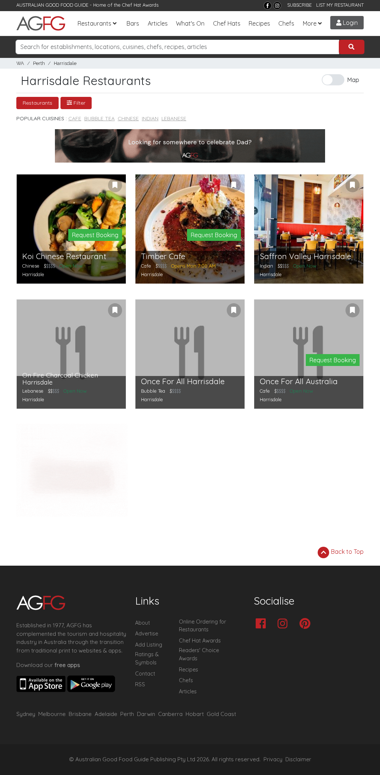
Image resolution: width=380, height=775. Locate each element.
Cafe (74, 118)
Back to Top (347, 551)
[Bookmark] (115, 185)
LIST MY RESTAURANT (340, 5)
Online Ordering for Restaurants (202, 625)
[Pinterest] (307, 624)
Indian (150, 118)
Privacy (272, 759)
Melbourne (52, 713)
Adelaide (106, 713)
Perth (39, 63)
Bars (133, 23)
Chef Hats (226, 23)
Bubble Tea (99, 118)
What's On (190, 23)
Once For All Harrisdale (183, 381)
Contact (145, 673)
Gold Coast (221, 713)
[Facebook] (267, 5)
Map (353, 80)
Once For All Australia (299, 381)
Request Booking (95, 235)
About (142, 622)
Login (349, 22)
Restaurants (94, 23)
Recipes (259, 23)
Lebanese (173, 118)
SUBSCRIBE (299, 5)
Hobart (195, 713)
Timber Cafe (163, 256)
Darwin (146, 713)
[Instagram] (277, 5)
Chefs (286, 23)
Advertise (146, 633)
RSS (140, 684)
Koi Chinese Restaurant (64, 256)
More (310, 23)
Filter (78, 102)
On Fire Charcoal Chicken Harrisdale (60, 379)
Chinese (128, 118)
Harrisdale (65, 63)
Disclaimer (298, 759)
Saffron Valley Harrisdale (305, 256)
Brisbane (80, 713)
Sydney (25, 713)
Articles (158, 23)
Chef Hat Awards (140, 5)
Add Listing (148, 644)
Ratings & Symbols (147, 658)
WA (20, 63)
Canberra (170, 713)
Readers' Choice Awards (199, 654)
